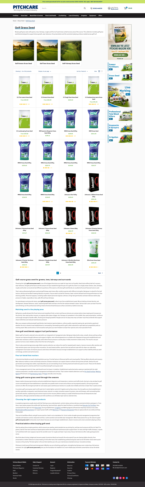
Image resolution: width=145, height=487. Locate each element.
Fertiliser (15, 15)
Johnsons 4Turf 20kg (70, 194)
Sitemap (69, 478)
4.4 (52, 201)
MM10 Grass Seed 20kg (24, 163)
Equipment (92, 15)
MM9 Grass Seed (93, 131)
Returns (35, 473)
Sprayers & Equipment (67, 410)
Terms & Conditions (73, 475)
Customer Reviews (38, 468)
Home (14, 21)
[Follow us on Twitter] (117, 478)
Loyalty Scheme (54, 473)
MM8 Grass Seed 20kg (70, 131)
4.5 (52, 104)
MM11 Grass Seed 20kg (47, 163)
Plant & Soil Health (50, 15)
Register (52, 468)
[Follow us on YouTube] (123, 478)
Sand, (40, 373)
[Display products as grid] (99, 71)
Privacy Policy (71, 473)
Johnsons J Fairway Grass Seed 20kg (24, 229)
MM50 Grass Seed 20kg (47, 194)
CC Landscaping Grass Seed (24, 131)
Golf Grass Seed (30, 21)
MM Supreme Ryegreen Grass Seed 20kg (47, 132)
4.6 (29, 104)
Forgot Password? (55, 470)
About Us (69, 465)
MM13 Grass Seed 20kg (93, 163)
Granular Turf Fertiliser (89, 405)
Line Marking (62, 15)
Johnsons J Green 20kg (71, 228)
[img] (20, 104)
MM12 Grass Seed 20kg (70, 163)
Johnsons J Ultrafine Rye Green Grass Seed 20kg (71, 261)
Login (52, 465)
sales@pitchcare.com (120, 467)
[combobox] (62, 8)
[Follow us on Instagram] (120, 478)
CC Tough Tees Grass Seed (70, 97)
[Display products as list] (102, 71)
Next (99, 273)
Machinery (56, 410)
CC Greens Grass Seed (47, 97)
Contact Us (36, 465)
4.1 (74, 233)
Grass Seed (24, 15)
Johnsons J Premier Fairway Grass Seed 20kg (93, 229)
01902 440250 (97, 8)
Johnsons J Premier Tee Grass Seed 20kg (24, 261)
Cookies (69, 470)
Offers (100, 15)
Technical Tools (17, 475)
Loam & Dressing (74, 15)
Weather (15, 473)
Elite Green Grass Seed (93, 260)
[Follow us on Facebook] (114, 478)
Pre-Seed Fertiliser (89, 371)
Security (69, 468)
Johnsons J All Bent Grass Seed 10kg (94, 195)
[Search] (85, 8)
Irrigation (84, 15)
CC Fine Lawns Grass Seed (24, 97)
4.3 (75, 136)
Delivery (35, 470)
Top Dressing (34, 373)
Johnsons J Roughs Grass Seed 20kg (48, 261)
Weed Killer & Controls (36, 15)
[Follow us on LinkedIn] (127, 478)
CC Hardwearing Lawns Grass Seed (93, 98)
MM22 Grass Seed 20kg (24, 194)
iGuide (15, 478)
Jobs (14, 470)
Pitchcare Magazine (18, 468)
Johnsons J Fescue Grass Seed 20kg (47, 229)
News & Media (17, 465)
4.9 (75, 201)
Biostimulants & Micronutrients (25, 410)
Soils (45, 373)
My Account (114, 9)
